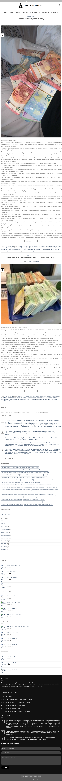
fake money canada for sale (27, 479)
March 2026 (4, 526)
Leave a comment (57, 251)
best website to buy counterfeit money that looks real (36, 472)
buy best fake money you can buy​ (51, 474)
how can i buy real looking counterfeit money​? (27, 397)
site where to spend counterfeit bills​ (26, 494)
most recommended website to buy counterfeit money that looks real (17, 487)
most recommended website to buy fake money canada (45, 487)
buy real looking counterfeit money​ (8, 397)
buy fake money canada (24, 477)
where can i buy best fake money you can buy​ (45, 494)
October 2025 (4, 538)
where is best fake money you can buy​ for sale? (33, 499)
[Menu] (2, 6)
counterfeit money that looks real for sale (27, 247)
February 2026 (5, 529)
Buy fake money (31, 16)
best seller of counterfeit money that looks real (28, 246)
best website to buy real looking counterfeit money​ (50, 246)
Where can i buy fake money (31, 19)
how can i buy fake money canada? (32, 482)
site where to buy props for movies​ (9, 494)
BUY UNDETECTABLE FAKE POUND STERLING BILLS (16, 711)
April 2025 (4, 549)
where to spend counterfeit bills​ (45, 504)
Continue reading (31, 241)
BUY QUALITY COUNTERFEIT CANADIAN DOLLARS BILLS (18, 699)
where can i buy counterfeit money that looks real (48, 249)
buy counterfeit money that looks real (9, 247)
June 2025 (4, 547)
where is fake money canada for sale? (33, 502)
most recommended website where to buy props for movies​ (45, 489)
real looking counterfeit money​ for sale (18, 399)
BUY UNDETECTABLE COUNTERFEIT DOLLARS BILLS (17, 702)
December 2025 (5, 535)
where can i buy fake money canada (32, 497)
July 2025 (3, 544)
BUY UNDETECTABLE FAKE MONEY (11, 708)
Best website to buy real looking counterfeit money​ (31, 257)
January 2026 (4, 532)
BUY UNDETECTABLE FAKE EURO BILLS (13, 705)
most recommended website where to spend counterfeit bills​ (15, 492)
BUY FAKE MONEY (6, 696)
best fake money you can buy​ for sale (10, 467)
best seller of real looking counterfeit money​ (27, 396)
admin (37, 23)
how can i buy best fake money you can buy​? (44, 479)
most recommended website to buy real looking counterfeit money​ (22, 249)
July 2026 (3, 523)
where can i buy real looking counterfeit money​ (11, 251)
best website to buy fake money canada (10, 474)
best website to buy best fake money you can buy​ (12, 472)
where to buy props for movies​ (30, 504)
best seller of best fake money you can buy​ (29, 467)
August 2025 (4, 541)
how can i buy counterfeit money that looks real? (12, 482)
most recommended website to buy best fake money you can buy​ (37, 484)
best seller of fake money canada (30, 469)
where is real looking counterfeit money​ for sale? (12, 504)
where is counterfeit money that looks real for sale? (33, 251)
